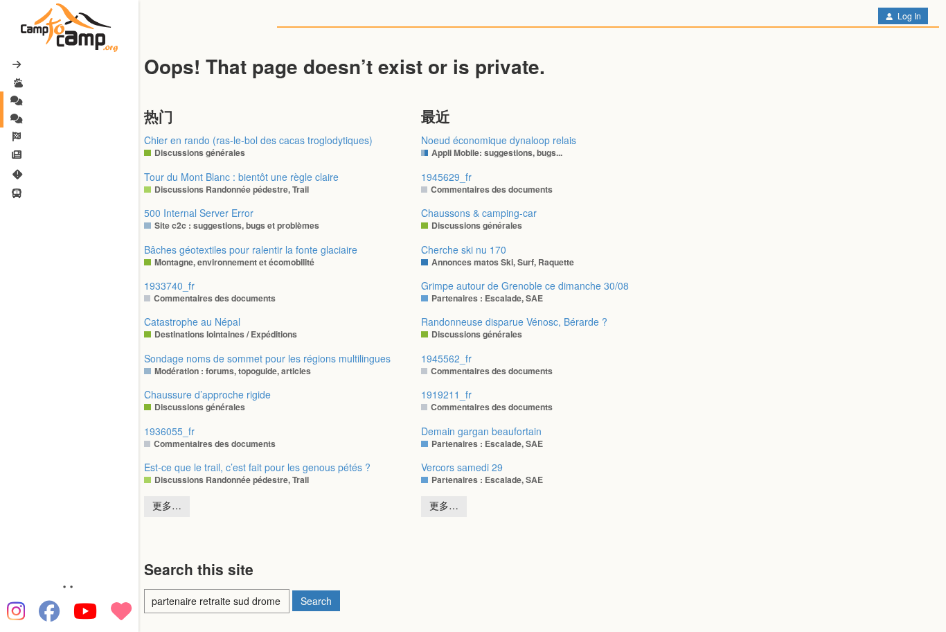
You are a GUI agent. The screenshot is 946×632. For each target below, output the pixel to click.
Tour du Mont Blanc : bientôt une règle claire (241, 177)
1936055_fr (169, 431)
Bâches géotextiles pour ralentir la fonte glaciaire (250, 249)
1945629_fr (446, 177)
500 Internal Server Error (198, 213)
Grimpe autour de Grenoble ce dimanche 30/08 (525, 285)
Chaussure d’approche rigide (207, 394)
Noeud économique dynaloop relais (498, 140)
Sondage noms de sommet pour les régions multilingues (267, 358)
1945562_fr (446, 358)
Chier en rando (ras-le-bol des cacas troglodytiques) (258, 140)
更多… (166, 505)
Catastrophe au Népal (192, 321)
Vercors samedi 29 (462, 467)
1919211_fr (446, 394)
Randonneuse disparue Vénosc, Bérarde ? (514, 321)
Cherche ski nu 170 (463, 249)
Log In (908, 15)
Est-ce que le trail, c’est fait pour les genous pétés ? (257, 467)
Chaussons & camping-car (479, 213)
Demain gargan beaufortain (481, 431)
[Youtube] (85, 611)
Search (316, 601)
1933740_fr (169, 285)
